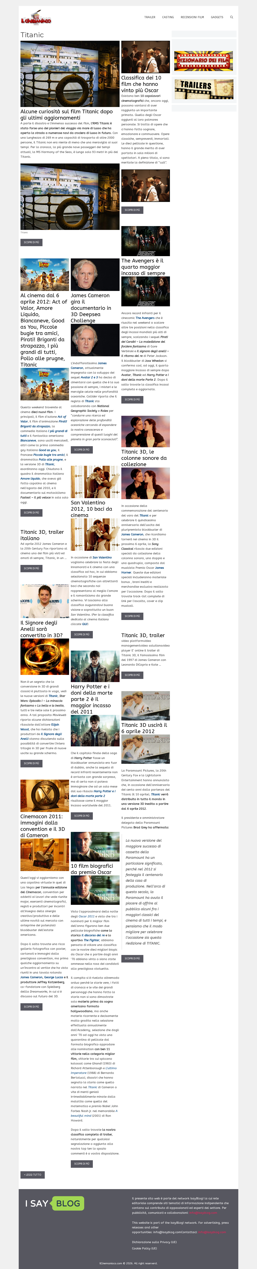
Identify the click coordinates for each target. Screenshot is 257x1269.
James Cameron (132, 534)
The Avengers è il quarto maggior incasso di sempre (143, 267)
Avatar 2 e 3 (89, 377)
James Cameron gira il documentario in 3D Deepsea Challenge (91, 308)
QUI (84, 624)
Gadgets (217, 17)
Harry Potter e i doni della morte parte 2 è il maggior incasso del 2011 (92, 699)
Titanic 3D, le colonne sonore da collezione (144, 458)
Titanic (89, 401)
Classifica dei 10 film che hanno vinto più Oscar (141, 84)
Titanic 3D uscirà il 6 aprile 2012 (144, 728)
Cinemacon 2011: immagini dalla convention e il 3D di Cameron (42, 826)
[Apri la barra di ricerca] (232, 17)
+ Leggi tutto (32, 1174)
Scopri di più (31, 242)
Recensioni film (192, 17)
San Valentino (102, 557)
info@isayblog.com (203, 1212)
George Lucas (53, 977)
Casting (168, 17)
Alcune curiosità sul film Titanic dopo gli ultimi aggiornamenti (66, 114)
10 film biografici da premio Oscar (92, 869)
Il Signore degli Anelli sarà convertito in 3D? (41, 629)
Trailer (149, 17)
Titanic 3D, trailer (143, 635)
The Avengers (145, 318)
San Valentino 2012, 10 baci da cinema (91, 509)
